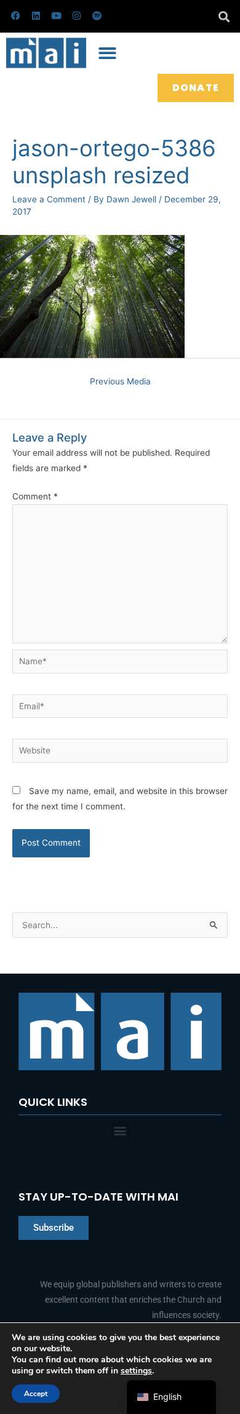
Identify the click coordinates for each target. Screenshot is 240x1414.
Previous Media (120, 381)
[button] (224, 16)
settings (136, 1370)
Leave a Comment (49, 199)
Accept (35, 1394)
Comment (35, 496)
